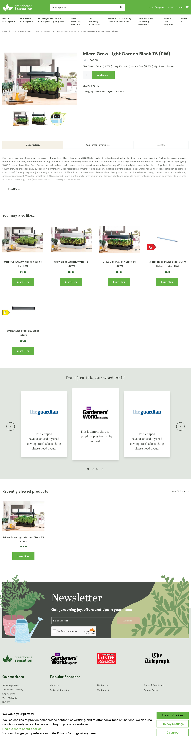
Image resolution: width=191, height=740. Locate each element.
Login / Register (156, 7)
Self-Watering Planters (76, 21)
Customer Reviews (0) (98, 144)
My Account (103, 690)
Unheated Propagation (26, 20)
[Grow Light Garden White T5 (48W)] (71, 239)
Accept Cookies (172, 715)
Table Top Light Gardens (66, 31)
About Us (54, 685)
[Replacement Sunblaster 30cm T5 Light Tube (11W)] (167, 239)
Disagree (173, 732)
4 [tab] (102, 469)
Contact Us (184, 20)
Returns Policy (151, 690)
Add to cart (103, 75)
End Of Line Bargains (168, 21)
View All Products (180, 491)
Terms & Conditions (154, 685)
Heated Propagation (9, 20)
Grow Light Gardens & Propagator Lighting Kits (51, 20)
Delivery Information (60, 690)
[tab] (32, 145)
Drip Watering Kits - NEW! (94, 21)
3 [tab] (97, 469)
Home (4, 31)
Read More (14, 189)
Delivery (161, 144)
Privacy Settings (173, 724)
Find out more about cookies (21, 729)
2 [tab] (93, 469)
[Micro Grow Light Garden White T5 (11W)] (22, 239)
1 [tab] (88, 469)
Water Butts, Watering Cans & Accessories (119, 20)
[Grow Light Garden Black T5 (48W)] (119, 239)
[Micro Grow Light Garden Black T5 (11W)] (23, 516)
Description (33, 144)
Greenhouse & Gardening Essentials (145, 21)
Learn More (23, 282)
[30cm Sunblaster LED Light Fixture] (22, 308)
